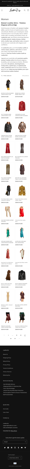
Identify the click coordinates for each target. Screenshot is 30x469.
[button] (2, 10)
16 (20, 335)
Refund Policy (6, 361)
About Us (5, 354)
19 (15, 338)
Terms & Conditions (8, 368)
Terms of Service (7, 371)
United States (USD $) (14, 457)
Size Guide (5, 409)
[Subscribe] (25, 442)
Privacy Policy (6, 364)
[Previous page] (4, 335)
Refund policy (6, 375)
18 (10, 338)
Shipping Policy (7, 357)
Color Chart (6, 412)
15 (16, 335)
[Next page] (19, 338)
